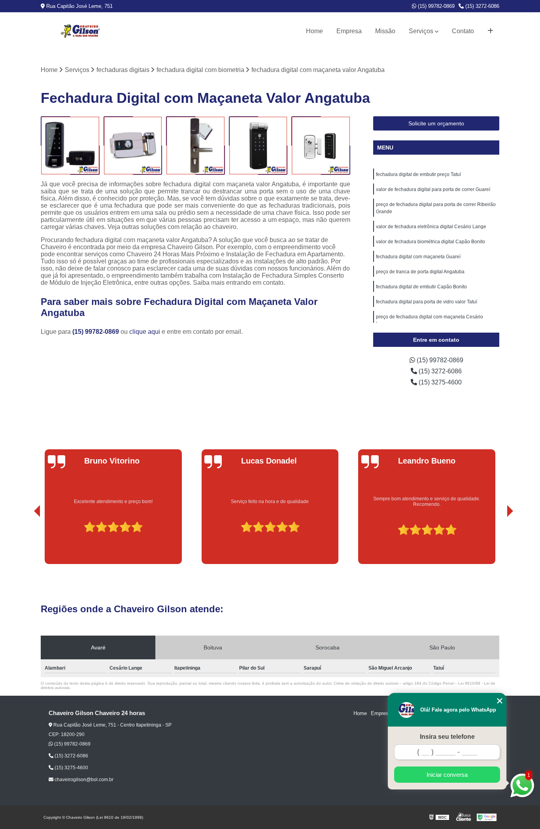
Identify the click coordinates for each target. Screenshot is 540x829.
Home (314, 31)
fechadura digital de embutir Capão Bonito (421, 287)
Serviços (421, 31)
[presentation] (26, 541)
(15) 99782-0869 (435, 6)
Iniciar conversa (447, 774)
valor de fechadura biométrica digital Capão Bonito (430, 241)
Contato (463, 31)
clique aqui (144, 331)
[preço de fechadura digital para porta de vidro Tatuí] (70, 145)
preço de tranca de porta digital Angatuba (420, 271)
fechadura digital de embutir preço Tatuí (418, 174)
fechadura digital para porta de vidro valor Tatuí (426, 302)
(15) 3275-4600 (439, 382)
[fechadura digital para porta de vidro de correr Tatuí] (133, 145)
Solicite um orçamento (436, 123)
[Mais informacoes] (490, 31)
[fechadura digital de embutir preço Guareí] (320, 145)
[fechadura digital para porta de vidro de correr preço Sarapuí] (258, 145)
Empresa (349, 31)
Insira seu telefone (447, 736)
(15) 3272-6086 (481, 6)
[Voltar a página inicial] (80, 31)
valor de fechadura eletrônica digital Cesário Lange (431, 226)
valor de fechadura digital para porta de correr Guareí (433, 189)
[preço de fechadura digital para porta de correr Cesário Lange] (195, 145)
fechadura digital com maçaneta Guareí (418, 256)
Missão (385, 31)
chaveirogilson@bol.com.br (83, 779)
